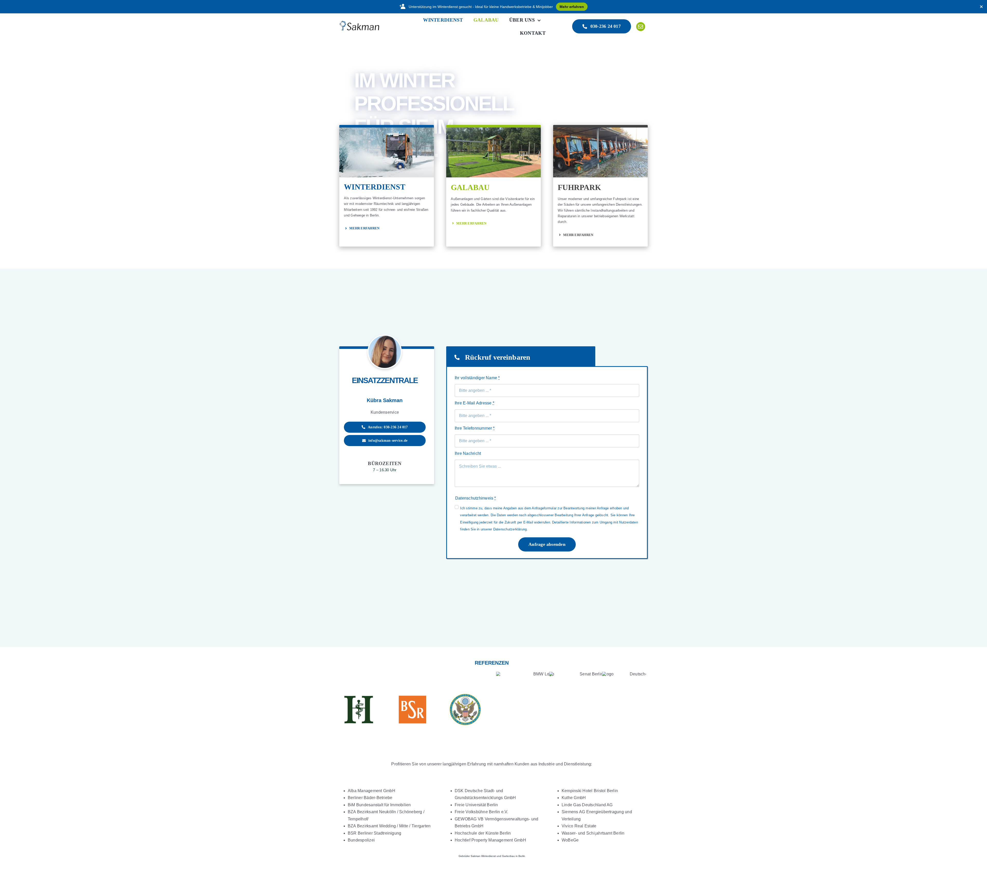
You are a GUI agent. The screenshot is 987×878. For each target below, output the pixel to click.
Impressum (437, 847)
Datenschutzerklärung (463, 847)
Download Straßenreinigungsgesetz (557, 847)
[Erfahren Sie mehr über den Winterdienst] (386, 185)
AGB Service (519, 847)
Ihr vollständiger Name (477, 378)
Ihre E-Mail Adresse (474, 403)
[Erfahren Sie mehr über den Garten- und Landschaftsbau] (493, 185)
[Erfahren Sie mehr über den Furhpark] (600, 185)
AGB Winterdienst (495, 847)
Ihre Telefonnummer (475, 428)
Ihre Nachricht (468, 453)
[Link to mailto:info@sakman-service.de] (640, 26)
